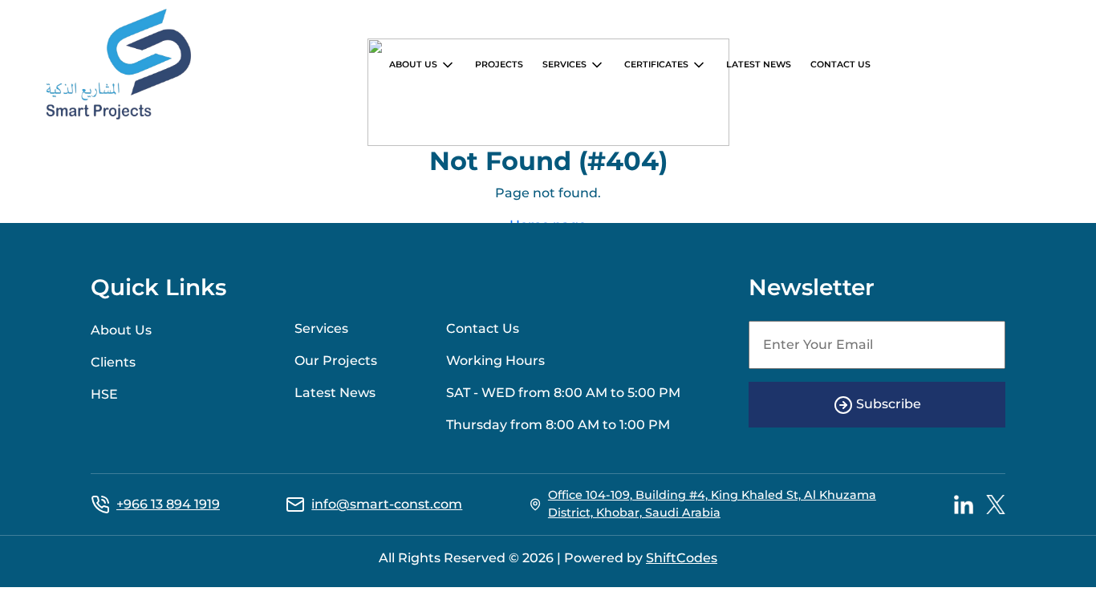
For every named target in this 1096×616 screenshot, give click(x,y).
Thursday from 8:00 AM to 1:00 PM (558, 424)
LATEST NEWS (758, 64)
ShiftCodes (681, 557)
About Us (121, 330)
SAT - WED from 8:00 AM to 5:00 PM (563, 392)
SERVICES (565, 64)
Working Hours (495, 360)
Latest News (334, 392)
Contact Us (482, 328)
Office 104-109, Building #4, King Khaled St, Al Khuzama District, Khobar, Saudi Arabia (712, 504)
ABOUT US (414, 64)
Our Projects (335, 360)
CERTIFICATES (657, 64)
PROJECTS (499, 64)
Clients (113, 362)
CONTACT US (840, 64)
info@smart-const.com (386, 504)
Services (321, 328)
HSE (104, 394)
